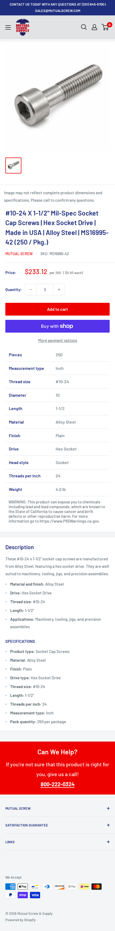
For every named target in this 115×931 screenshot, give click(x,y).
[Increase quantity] (59, 289)
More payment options (57, 340)
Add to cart (57, 309)
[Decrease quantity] (30, 289)
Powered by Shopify (20, 920)
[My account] (94, 27)
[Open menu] (8, 27)
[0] (105, 27)
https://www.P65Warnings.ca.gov (69, 521)
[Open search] (84, 27)
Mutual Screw (19, 253)
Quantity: (13, 289)
